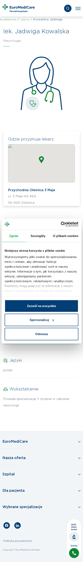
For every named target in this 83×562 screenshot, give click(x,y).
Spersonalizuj (39, 320)
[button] (41, 160)
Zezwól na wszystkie (41, 305)
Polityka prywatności (17, 541)
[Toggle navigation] (78, 8)
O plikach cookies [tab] (65, 235)
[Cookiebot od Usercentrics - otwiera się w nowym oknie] (60, 224)
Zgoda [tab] (13, 235)
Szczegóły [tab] (38, 235)
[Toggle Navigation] (41, 441)
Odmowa (41, 334)
